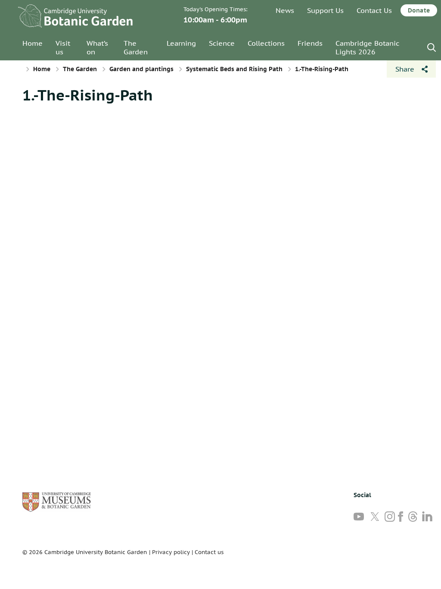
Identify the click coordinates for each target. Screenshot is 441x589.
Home (32, 43)
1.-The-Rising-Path (87, 94)
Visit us (63, 47)
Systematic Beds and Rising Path (234, 69)
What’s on (97, 47)
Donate (419, 10)
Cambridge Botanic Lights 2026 (367, 47)
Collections (266, 43)
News (285, 10)
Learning (181, 43)
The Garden (136, 47)
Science (222, 43)
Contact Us (374, 10)
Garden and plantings (141, 69)
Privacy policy (171, 552)
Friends (310, 43)
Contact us (209, 552)
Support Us (325, 10)
